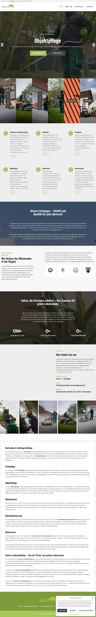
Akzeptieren (62, 610)
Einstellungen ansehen (86, 610)
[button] (93, 598)
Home (61, 7)
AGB (19, 606)
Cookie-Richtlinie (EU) (47, 606)
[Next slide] (94, 45)
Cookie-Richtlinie (74, 614)
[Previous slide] (2, 45)
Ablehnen (72, 610)
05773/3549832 (12, 1)
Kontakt (90, 7)
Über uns (68, 7)
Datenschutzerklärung (30, 606)
